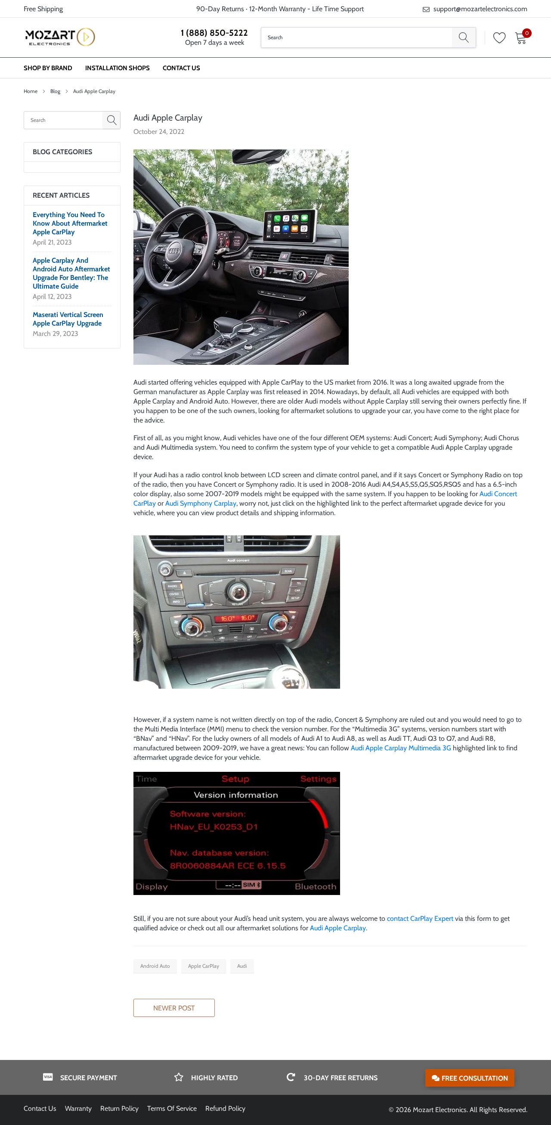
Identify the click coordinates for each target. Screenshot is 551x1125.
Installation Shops (117, 68)
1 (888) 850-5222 (214, 33)
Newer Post (174, 1008)
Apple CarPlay (203, 966)
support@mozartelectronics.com (480, 9)
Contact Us (181, 68)
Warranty (78, 1108)
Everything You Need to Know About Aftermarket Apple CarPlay (70, 223)
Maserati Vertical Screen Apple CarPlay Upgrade (68, 319)
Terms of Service (172, 1108)
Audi (242, 966)
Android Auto (155, 966)
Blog (55, 91)
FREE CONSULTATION (475, 1078)
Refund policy (225, 1108)
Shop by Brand (48, 68)
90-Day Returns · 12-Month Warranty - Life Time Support (280, 9)
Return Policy (119, 1108)
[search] (464, 37)
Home (30, 91)
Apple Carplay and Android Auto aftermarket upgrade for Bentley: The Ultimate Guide (71, 273)
